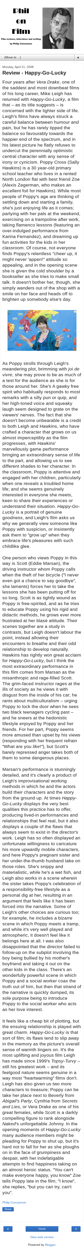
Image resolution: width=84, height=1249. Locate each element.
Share (8, 1209)
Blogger (50, 1244)
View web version (42, 1237)
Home (42, 1228)
